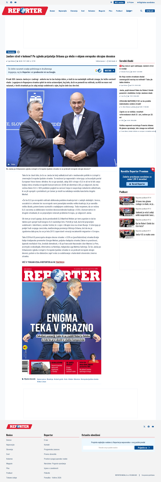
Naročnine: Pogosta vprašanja (55, 463)
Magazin (102, 11)
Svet (83, 11)
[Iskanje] (141, 11)
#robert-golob (58, 379)
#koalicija (50, 379)
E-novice (120, 2)
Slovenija (73, 11)
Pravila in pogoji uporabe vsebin (55, 459)
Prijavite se (142, 447)
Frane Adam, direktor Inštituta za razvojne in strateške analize (138, 131)
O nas (46, 440)
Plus (110, 11)
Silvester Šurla (125, 72)
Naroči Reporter (138, 184)
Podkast (119, 11)
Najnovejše (63, 11)
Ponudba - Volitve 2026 (52, 478)
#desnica (77, 379)
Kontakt (47, 445)
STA (122, 120)
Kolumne (91, 11)
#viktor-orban (41, 382)
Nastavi (108, 70)
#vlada (70, 379)
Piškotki (47, 473)
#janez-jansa (41, 379)
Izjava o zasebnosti (51, 468)
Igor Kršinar (11, 61)
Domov (52, 11)
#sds (66, 379)
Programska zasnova (51, 449)
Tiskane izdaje (129, 10)
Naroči (150, 11)
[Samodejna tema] (111, 2)
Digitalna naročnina (147, 2)
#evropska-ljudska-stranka (89, 379)
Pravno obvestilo (50, 454)
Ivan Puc (123, 96)
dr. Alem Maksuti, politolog (128, 107)
